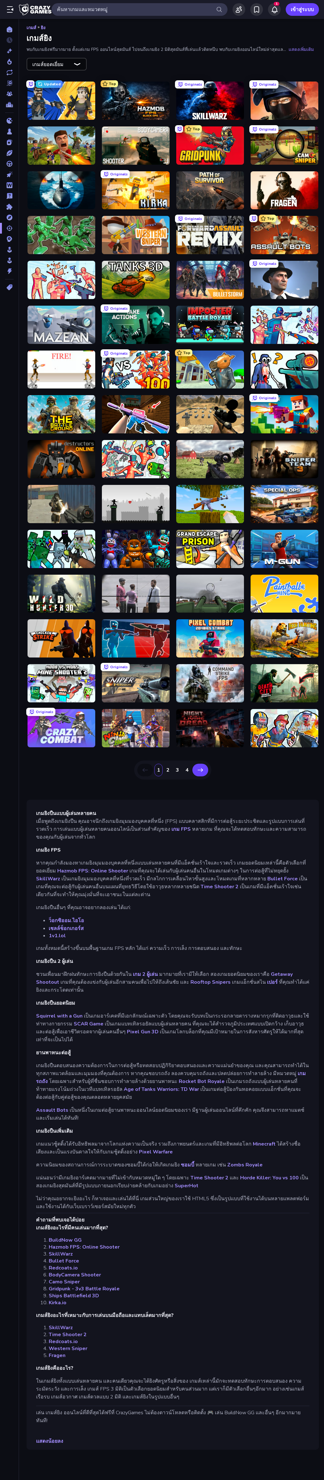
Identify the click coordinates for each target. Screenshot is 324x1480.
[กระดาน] (9, 131)
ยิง (43, 28)
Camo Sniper (64, 1281)
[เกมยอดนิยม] (9, 61)
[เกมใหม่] (9, 51)
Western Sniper (68, 1348)
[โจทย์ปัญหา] (9, 196)
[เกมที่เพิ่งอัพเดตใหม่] (9, 72)
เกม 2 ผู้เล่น (145, 974)
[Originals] (9, 83)
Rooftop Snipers (210, 982)
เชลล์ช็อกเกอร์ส (66, 928)
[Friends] (239, 9)
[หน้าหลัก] (9, 29)
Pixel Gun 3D (143, 1031)
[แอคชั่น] (9, 271)
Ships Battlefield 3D (74, 1295)
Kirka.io (57, 1302)
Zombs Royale (245, 1164)
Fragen (57, 1355)
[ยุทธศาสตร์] (9, 239)
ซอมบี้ (187, 1164)
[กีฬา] (9, 153)
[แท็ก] (9, 287)
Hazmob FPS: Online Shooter (92, 870)
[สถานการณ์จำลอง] (9, 249)
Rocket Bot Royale (202, 1081)
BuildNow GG (65, 1240)
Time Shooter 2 (220, 886)
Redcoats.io (63, 1267)
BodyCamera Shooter (75, 1274)
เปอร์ (272, 982)
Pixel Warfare (156, 1151)
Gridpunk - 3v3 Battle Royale (84, 1288)
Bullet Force (282, 878)
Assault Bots (52, 1110)
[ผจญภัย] (9, 217)
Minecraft (264, 1144)
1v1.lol (57, 935)
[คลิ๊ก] (9, 174)
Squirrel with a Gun (59, 1015)
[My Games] (256, 9)
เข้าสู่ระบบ (302, 9)
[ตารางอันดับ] (9, 104)
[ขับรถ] (9, 163)
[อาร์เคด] (9, 260)
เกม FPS (181, 829)
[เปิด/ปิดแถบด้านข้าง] (10, 9)
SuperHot (186, 1185)
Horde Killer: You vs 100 (269, 1177)
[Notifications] (274, 9)
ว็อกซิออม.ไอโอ (66, 920)
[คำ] (9, 185)
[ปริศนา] (9, 206)
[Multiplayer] (9, 94)
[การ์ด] (9, 142)
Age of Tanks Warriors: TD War (161, 1089)
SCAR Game (88, 1023)
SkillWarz (48, 878)
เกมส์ (31, 28)
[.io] (9, 120)
